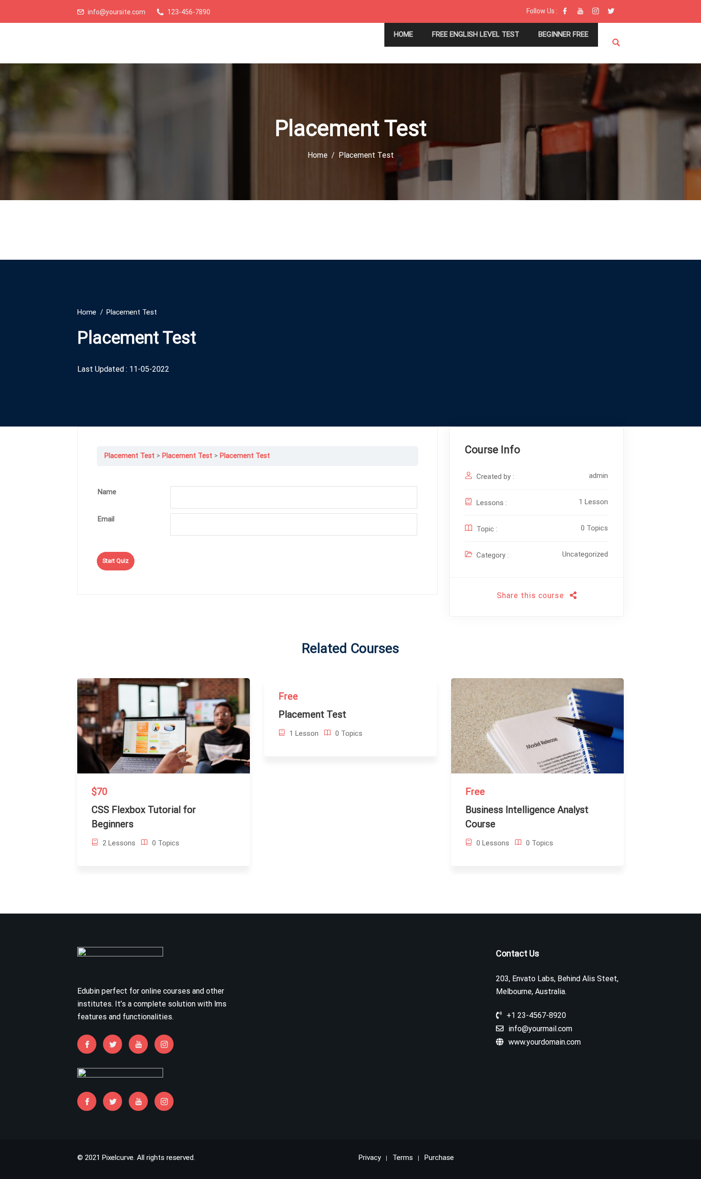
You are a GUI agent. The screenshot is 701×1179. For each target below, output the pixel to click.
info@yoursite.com (116, 12)
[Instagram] (595, 12)
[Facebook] (565, 12)
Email (106, 519)
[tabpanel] (257, 473)
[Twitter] (611, 12)
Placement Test (129, 456)
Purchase (439, 1157)
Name (107, 492)
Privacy (370, 1157)
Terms (402, 1157)
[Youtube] (580, 12)
